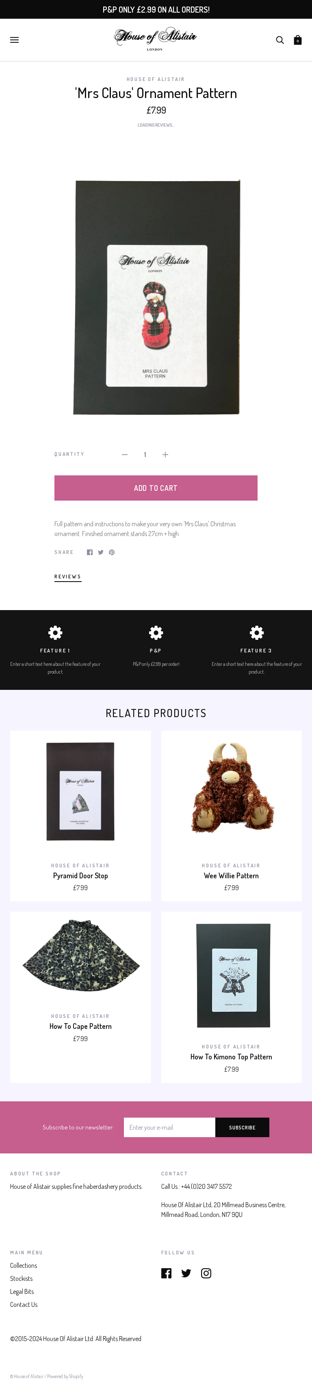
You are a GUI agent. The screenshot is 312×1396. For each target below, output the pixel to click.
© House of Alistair (27, 1376)
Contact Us (23, 1304)
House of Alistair (156, 79)
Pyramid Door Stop (80, 875)
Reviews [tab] (68, 576)
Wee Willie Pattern (231, 875)
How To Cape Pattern (81, 1026)
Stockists (21, 1278)
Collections (23, 1265)
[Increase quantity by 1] (165, 453)
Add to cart (156, 488)
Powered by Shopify (65, 1376)
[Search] (280, 39)
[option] (156, 282)
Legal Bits (22, 1291)
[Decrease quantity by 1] (124, 453)
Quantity (69, 454)
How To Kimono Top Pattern (231, 1056)
